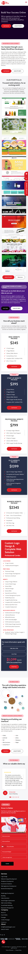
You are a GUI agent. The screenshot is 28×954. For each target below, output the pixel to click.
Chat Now (5, 751)
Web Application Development (8, 886)
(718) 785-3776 (14, 648)
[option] (14, 19)
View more (20, 277)
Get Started (6, 26)
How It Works (4, 915)
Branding (3, 895)
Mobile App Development (7, 893)
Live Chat (14, 654)
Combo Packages (5, 919)
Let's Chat (5, 308)
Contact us (3, 922)
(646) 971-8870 (18, 26)
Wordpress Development (7, 881)
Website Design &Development (9, 879)
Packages (3, 917)
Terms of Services (10, 950)
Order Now (14, 666)
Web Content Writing (6, 903)
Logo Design (4, 876)
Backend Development (7, 888)
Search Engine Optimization (8, 900)
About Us (3, 912)
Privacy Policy (18, 950)
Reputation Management (7, 907)
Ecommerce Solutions (6, 883)
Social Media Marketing (6, 905)
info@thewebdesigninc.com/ (8, 927)
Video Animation (5, 898)
